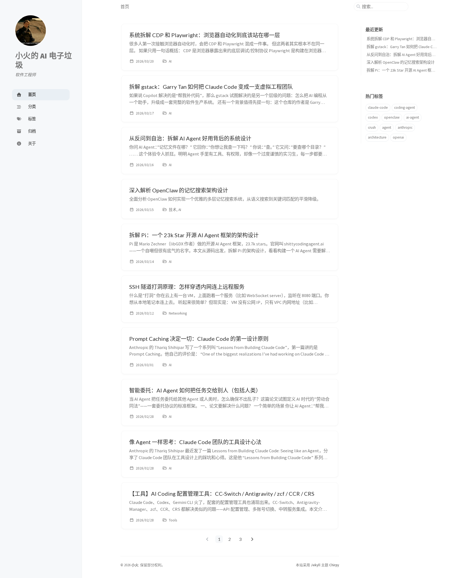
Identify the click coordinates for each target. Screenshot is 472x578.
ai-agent (412, 117)
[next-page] (252, 539)
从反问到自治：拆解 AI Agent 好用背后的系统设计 (409, 54)
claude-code (378, 107)
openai (398, 137)
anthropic (405, 127)
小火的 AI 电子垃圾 (43, 60)
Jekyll (315, 565)
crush (372, 127)
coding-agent (404, 107)
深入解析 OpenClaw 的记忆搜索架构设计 (401, 62)
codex (373, 117)
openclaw (392, 117)
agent (386, 127)
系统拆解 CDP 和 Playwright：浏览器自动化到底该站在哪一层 (418, 38)
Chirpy (334, 565)
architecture (377, 137)
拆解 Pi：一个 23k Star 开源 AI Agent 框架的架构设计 (410, 70)
